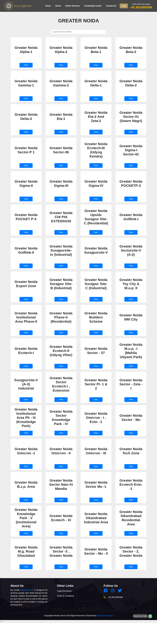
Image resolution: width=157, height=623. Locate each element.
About (58, 6)
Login (123, 6)
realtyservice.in (26, 590)
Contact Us (111, 6)
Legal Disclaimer (64, 591)
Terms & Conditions (65, 596)
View (26, 65)
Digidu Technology (105, 616)
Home (48, 6)
